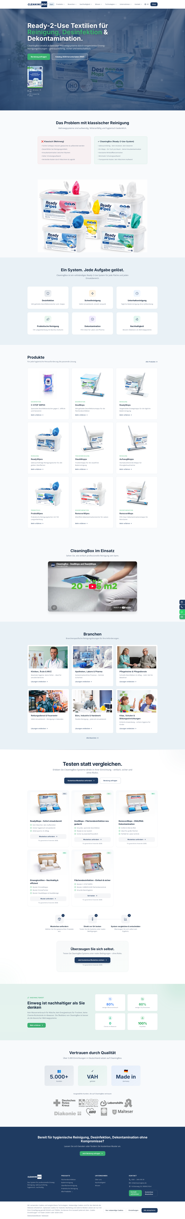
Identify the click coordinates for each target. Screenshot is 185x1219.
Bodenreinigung (67, 1182)
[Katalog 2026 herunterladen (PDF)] (35, 77)
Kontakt (137, 4)
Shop (154, 4)
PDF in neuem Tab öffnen (34, 95)
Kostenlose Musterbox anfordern (80, 780)
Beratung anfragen (39, 57)
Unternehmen (125, 4)
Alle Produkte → (67, 1191)
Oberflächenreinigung (69, 1185)
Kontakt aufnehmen (135, 1193)
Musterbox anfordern (47, 836)
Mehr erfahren (35, 1025)
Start (51, 4)
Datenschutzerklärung (34, 1215)
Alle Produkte (150, 362)
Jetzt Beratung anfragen (91, 1153)
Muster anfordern (47, 899)
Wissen (97, 4)
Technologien (110, 4)
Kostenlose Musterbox (149, 1193)
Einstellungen (133, 1210)
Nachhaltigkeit (85, 4)
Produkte (59, 4)
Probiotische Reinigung (69, 1188)
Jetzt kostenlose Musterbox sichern (91, 960)
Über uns (98, 1179)
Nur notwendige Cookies (114, 1210)
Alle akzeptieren (149, 1210)
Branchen (71, 4)
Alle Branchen (91, 738)
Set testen (91, 896)
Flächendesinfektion (68, 1179)
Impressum (45, 1215)
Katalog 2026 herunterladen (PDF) (69, 57)
